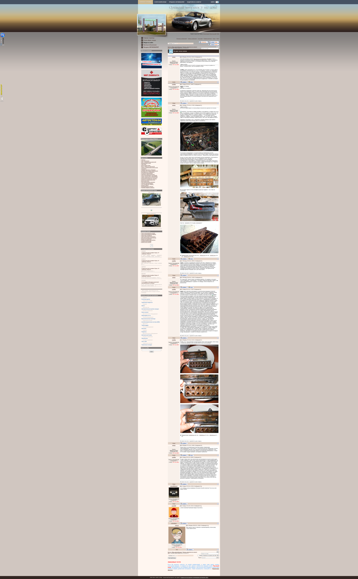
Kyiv (177, 549)
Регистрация (206, 33)
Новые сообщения (192, 38)
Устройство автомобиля (147, 173)
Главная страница (145, 2)
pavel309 (174, 505)
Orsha (173, 82)
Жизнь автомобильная (177, 552)
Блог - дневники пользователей (148, 162)
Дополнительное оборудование (150, 313)
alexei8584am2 (173, 486)
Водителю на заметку (194, 2)
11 (201, 505)
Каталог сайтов (144, 185)
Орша (173, 103)
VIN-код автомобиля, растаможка (149, 175)
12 (208, 525)
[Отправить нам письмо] (217, 2)
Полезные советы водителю (148, 174)
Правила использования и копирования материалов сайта (194, 577)
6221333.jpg (191, 255)
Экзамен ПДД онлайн (146, 241)
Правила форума (208, 38)
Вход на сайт (213, 33)
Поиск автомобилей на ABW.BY (148, 234)
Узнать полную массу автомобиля (149, 176)
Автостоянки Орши (145, 165)
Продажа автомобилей (176, 2)
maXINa (174, 84)
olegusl (177, 525)
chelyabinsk (174, 523)
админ (173, 57)
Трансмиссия (146, 307)
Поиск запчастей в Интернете (148, 236)
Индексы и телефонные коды (148, 179)
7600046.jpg (202, 435)
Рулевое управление (148, 310)
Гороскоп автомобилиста (147, 183)
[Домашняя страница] (191, 82)
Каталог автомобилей (146, 238)
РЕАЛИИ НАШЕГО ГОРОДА (147, 187)
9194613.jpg (212, 255)
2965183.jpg (212, 435)
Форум (169, 552)
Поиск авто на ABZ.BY (146, 235)
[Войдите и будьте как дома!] (213, 2)
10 (201, 486)
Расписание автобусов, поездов (149, 178)
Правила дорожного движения (148, 169)
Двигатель (145, 323)
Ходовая (145, 297)
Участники (200, 38)
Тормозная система (147, 300)
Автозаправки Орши (146, 163)
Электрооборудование (148, 317)
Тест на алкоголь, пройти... (147, 184)
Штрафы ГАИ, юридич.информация (149, 170)
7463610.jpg (202, 255)
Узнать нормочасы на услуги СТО (149, 177)
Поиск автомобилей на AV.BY (148, 233)
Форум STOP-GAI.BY (146, 242)
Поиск (214, 38)
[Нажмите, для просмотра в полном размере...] (199, 150)
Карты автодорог (145, 181)
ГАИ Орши (143, 164)
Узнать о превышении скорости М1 (149, 167)
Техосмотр (143, 168)
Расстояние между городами (148, 182)
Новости (143, 159)
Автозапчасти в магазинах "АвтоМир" (203, 58)
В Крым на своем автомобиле (148, 240)
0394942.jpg (186, 256)
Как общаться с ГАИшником (147, 172)
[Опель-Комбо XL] (151, 226)
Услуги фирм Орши (160, 2)
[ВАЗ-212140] (151, 205)
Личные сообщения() (182, 38)
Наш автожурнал (145, 160)
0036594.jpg (191, 435)
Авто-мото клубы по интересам (148, 237)
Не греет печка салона (175, 47)
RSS (218, 33)
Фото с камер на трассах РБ (148, 166)
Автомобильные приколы (147, 186)
